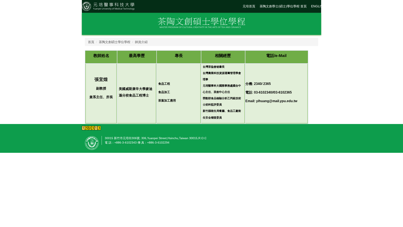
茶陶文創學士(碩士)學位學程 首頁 (283, 6)
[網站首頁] (108, 6)
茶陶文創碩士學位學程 (114, 42)
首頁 (91, 42)
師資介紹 (141, 42)
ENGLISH (318, 6)
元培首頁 (249, 6)
